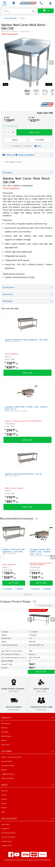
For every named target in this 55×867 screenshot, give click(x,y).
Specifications (8, 287)
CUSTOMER (6, 751)
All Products (5, 723)
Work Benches (10, 18)
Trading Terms (6, 845)
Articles (4, 808)
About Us (4, 791)
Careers (4, 799)
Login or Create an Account (11, 757)
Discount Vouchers (8, 837)
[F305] (27, 62)
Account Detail (6, 761)
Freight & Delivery (7, 774)
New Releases (6, 736)
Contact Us (5, 829)
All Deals (4, 728)
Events (3, 803)
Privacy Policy (6, 841)
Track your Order (7, 766)
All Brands (5, 732)
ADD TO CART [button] (13, 583)
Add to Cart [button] (34, 132)
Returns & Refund (7, 778)
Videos (3, 740)
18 (34, 601)
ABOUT (4, 785)
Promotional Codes (8, 833)
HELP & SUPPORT (9, 818)
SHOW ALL (28, 594)
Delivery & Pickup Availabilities (20, 155)
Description (7, 172)
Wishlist (4, 770)
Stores (3, 795)
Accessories (8, 294)
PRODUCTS (6, 717)
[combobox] (27, 162)
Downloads (7, 301)
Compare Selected (45, 605)
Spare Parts (5, 745)
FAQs (3, 812)
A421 (30, 638)
